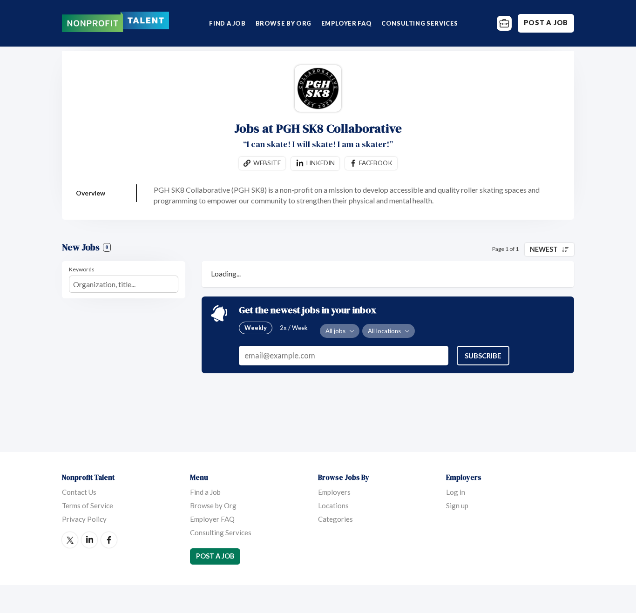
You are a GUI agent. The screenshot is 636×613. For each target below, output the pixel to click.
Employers (334, 492)
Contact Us (79, 492)
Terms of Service (87, 505)
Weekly (255, 327)
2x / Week (294, 327)
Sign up (457, 505)
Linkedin (320, 163)
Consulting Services (419, 23)
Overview (90, 193)
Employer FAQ (346, 23)
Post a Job (546, 23)
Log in (455, 492)
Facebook (375, 163)
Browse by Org (283, 23)
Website (267, 163)
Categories (335, 519)
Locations (333, 505)
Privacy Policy (84, 519)
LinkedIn (89, 540)
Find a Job (227, 23)
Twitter (70, 540)
